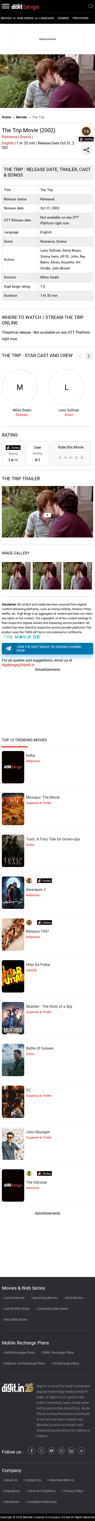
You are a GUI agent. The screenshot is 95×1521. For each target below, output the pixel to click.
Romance (9, 137)
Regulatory (12, 1491)
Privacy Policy (73, 1491)
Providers (81, 18)
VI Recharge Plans (65, 1363)
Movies (22, 117)
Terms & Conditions (41, 1491)
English (8, 143)
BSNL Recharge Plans (58, 1352)
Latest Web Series (17, 1308)
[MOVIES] (14, 18)
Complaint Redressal (41, 1502)
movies (6, 18)
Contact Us (33, 1480)
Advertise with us (61, 1480)
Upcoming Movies (45, 1298)
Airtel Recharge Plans (19, 1352)
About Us (11, 1480)
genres (63, 18)
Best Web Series (15, 1319)
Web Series (25, 18)
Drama (25, 137)
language (46, 18)
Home (6, 117)
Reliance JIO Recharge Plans (24, 1363)
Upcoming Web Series (52, 1308)
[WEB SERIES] (36, 18)
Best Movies (74, 1298)
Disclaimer (11, 1502)
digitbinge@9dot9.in (18, 665)
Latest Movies (14, 1298)
